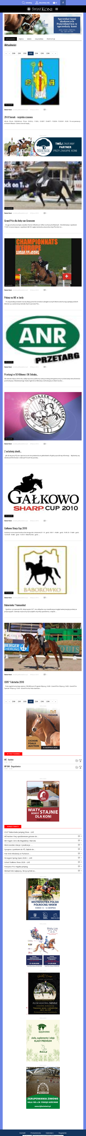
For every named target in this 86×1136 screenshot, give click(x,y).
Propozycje (51, 39)
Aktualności (10, 39)
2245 (42, 53)
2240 (13, 53)
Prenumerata (36, 1133)
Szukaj (29, 3)
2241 (19, 53)
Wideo (29, 39)
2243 (30, 53)
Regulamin (63, 1133)
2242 (24, 53)
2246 (47, 53)
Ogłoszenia (39, 39)
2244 (36, 53)
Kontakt (22, 1133)
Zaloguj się (44, 3)
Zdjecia (21, 39)
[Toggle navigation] (56, 9)
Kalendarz (50, 1133)
